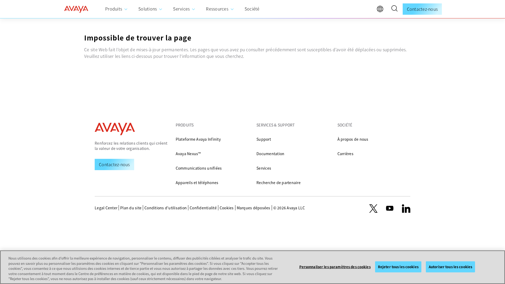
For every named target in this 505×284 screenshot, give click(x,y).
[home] (76, 9)
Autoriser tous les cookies (450, 266)
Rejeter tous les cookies (398, 266)
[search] (394, 9)
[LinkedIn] (406, 208)
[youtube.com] (390, 208)
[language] (381, 10)
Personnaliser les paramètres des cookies (335, 266)
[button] (394, 9)
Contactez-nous (422, 9)
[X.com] (373, 208)
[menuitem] (116, 9)
